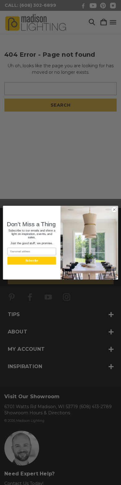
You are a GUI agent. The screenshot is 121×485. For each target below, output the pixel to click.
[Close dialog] (114, 209)
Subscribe (31, 260)
